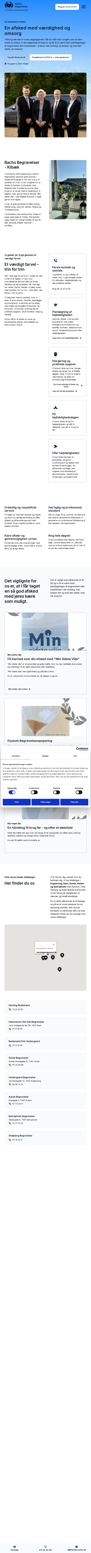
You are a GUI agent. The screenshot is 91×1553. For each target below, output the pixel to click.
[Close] (54, 944)
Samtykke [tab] (16, 756)
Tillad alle (74, 802)
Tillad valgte (45, 802)
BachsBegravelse (21, 5)
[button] (53, 957)
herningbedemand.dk (46, 952)
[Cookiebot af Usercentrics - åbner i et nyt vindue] (78, 749)
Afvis (17, 802)
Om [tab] (75, 756)
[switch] (34, 792)
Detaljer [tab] (45, 756)
